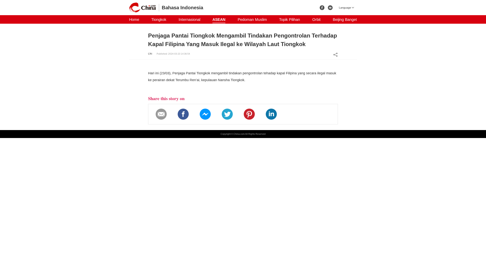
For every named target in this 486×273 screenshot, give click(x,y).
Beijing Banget (345, 19)
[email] (330, 7)
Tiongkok (158, 19)
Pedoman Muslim (252, 19)
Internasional (189, 19)
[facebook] (322, 7)
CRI (150, 54)
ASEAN (218, 19)
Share (335, 54)
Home (134, 19)
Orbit (316, 19)
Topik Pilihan (289, 19)
